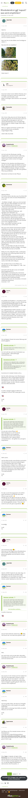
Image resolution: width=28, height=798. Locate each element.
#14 (26, 592)
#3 (26, 113)
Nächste (15, 774)
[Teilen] (24, 26)
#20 (26, 752)
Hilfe (3, 792)
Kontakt (3, 790)
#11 (26, 520)
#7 (26, 335)
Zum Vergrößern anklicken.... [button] (14, 609)
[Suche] (26, 3)
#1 (26, 26)
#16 (26, 648)
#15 (26, 629)
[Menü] (1, 2)
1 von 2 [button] (9, 774)
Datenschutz (22, 790)
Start (6, 792)
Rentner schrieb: (9, 419)
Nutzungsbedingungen (12, 790)
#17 (26, 671)
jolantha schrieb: (9, 345)
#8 (26, 414)
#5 (26, 190)
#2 (26, 89)
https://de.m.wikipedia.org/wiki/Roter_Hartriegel (13, 736)
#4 (26, 150)
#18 (26, 696)
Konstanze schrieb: (9, 360)
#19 (26, 727)
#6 (26, 296)
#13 (26, 569)
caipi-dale (4, 15)
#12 (26, 545)
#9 (26, 453)
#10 (26, 488)
